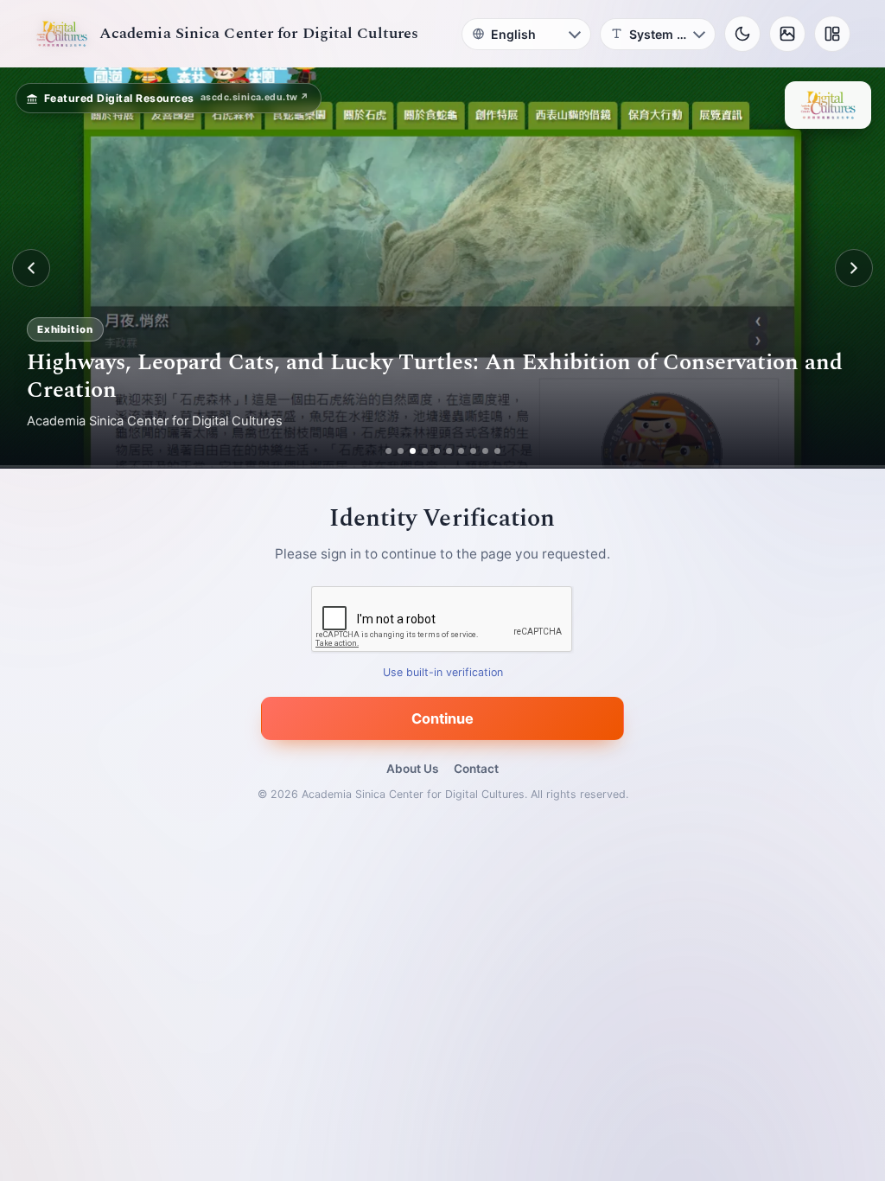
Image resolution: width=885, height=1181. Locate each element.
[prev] (31, 268)
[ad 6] (455, 451)
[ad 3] (412, 451)
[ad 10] (503, 451)
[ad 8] (479, 451)
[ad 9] (491, 451)
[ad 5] (443, 451)
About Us (412, 769)
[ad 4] (431, 451)
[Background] (787, 34)
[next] (854, 268)
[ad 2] (394, 451)
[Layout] (832, 34)
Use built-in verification (443, 673)
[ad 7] (467, 451)
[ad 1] (382, 451)
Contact (476, 769)
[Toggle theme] (742, 34)
